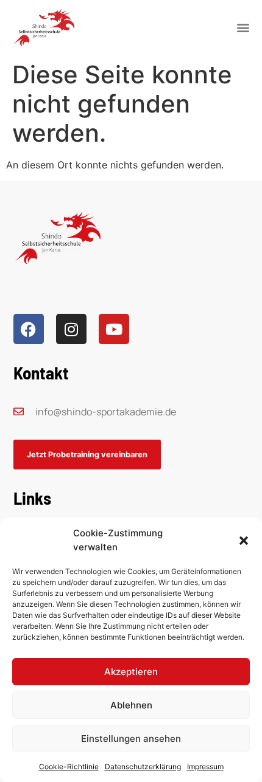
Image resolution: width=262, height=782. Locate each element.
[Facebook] (28, 329)
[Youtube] (114, 329)
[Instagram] (71, 329)
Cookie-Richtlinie (69, 766)
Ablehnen (131, 705)
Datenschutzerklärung (143, 766)
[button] (244, 541)
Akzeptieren (131, 671)
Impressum (205, 766)
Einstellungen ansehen (131, 738)
